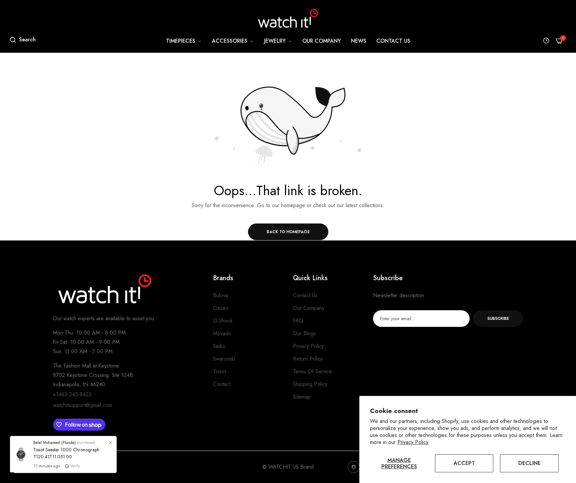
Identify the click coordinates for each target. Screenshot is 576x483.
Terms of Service (312, 371)
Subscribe (498, 319)
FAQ (298, 321)
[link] (184, 41)
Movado (222, 333)
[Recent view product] (546, 41)
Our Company (308, 308)
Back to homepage (288, 232)
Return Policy (308, 359)
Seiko (219, 346)
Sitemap (302, 397)
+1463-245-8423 (72, 394)
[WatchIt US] (288, 18)
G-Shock (223, 321)
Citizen (220, 308)
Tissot (219, 371)
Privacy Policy (412, 442)
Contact (221, 384)
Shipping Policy (310, 384)
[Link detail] (354, 467)
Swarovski (224, 359)
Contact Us (305, 295)
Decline (529, 463)
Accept (464, 463)
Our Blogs (304, 333)
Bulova (220, 295)
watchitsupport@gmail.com (82, 405)
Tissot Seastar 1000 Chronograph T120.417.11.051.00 (66, 468)
